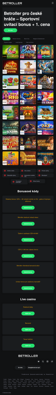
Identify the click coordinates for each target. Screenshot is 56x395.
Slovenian (14, 384)
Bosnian (5, 382)
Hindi (18, 379)
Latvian (42, 382)
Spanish (30, 381)
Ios (44, 374)
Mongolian (29, 384)
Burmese (48, 382)
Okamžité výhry (11, 175)
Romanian (41, 386)
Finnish (10, 388)
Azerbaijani (44, 384)
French (34, 381)
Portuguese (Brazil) (41, 381)
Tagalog (9, 379)
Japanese (41, 379)
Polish (25, 381)
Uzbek (13, 381)
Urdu (32, 379)
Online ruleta (10, 171)
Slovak (9, 384)
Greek (9, 381)
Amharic (48, 381)
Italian (19, 386)
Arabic (15, 386)
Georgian (23, 386)
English (5, 379)
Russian (17, 381)
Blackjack (44, 175)
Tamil (39, 384)
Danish (52, 386)
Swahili (19, 384)
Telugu (15, 388)
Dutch (52, 382)
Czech (21, 381)
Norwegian (6, 388)
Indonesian (47, 386)
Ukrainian (36, 386)
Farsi (29, 382)
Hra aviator (27, 171)
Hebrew (14, 382)
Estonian (10, 382)
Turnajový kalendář (18, 181)
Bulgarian (24, 384)
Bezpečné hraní (50, 374)
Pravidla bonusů (25, 374)
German (36, 379)
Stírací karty (36, 181)
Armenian (25, 382)
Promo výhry (45, 171)
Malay (28, 386)
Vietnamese (47, 379)
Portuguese (27, 379)
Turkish (14, 379)
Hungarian (10, 386)
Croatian (19, 382)
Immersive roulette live (29, 175)
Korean (5, 381)
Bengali (22, 379)
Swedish (35, 384)
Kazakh (5, 386)
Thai (31, 386)
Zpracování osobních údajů (36, 374)
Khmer (33, 382)
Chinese (49, 384)
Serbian (5, 384)
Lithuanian (38, 382)
